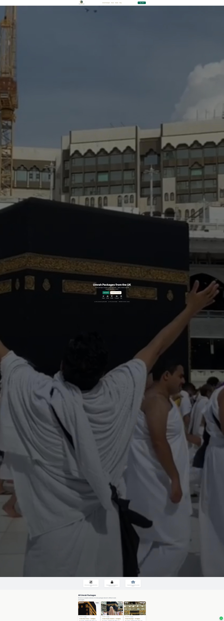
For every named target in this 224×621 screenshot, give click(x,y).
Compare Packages (115, 292)
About (112, 2)
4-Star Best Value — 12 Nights (87, 618)
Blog (121, 2)
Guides (116, 2)
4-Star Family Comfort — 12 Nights (111, 618)
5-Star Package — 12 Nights (132, 618)
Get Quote (105, 292)
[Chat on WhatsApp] (221, 618)
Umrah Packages (106, 2)
